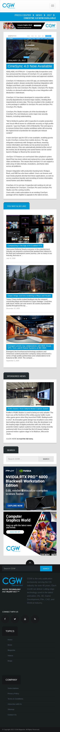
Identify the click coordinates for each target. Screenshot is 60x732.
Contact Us (12, 715)
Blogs (10, 661)
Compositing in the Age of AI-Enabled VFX (25, 246)
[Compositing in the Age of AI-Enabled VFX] (30, 229)
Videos (10, 656)
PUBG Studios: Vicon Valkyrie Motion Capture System (28, 409)
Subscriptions (13, 688)
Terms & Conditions (15, 699)
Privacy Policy (13, 694)
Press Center (23, 15)
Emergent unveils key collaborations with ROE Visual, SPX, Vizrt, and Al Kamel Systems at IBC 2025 (29, 347)
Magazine (11, 650)
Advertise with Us (15, 704)
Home (10, 640)
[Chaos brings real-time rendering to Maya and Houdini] (30, 279)
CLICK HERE (11, 439)
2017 (49, 15)
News (39, 15)
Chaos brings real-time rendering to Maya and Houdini (29, 296)
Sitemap (11, 709)
